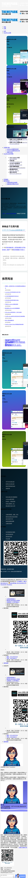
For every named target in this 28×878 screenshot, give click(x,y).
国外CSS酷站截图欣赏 (9, 320)
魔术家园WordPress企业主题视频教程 (12, 308)
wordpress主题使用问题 (11, 213)
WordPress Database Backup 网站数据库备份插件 (14, 324)
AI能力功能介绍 (23, 847)
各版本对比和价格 (10, 126)
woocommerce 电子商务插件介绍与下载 (12, 292)
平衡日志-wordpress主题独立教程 (11, 304)
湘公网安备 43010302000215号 (18, 583)
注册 (5, 28)
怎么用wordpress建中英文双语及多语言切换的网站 (15, 316)
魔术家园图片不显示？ (19, 249)
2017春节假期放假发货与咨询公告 (12, 296)
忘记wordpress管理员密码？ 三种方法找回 (13, 312)
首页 (4, 213)
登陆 (5, 27)
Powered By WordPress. (6, 584)
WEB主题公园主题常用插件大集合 (12, 300)
